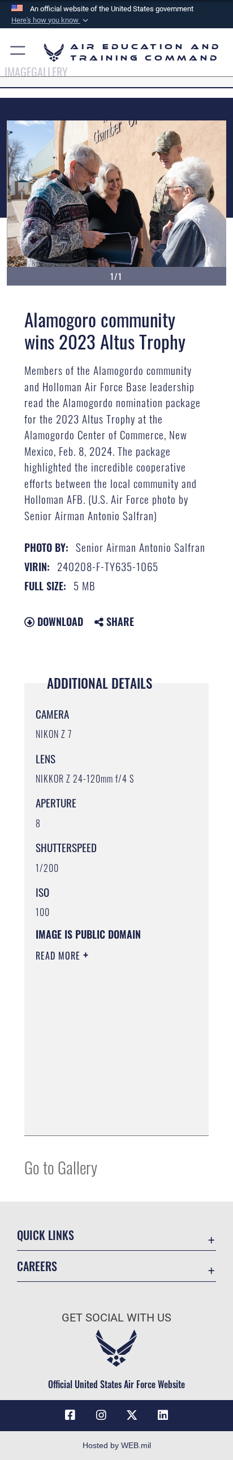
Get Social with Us (116, 1317)
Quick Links (45, 1235)
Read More (59, 955)
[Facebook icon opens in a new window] (70, 1415)
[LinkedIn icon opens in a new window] (162, 1415)
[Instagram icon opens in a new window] (101, 1415)
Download (58, 621)
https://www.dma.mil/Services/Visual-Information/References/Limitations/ (104, 1114)
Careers (37, 1266)
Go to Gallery (60, 1167)
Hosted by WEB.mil (117, 1445)
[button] (50, 20)
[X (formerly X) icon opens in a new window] (131, 1415)
